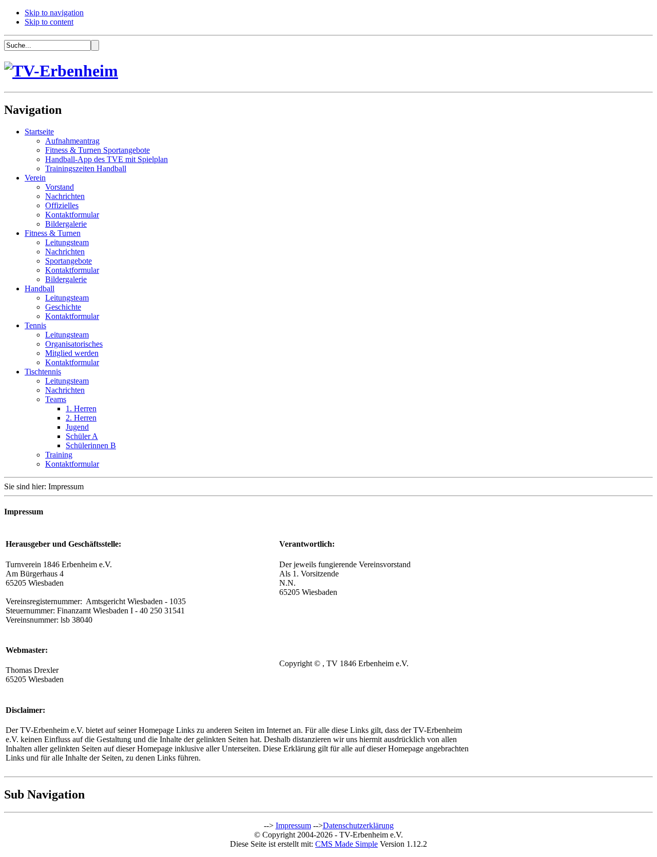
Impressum (293, 825)
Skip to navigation (54, 12)
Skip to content (49, 21)
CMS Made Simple (346, 844)
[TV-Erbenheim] (61, 71)
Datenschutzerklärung (358, 825)
